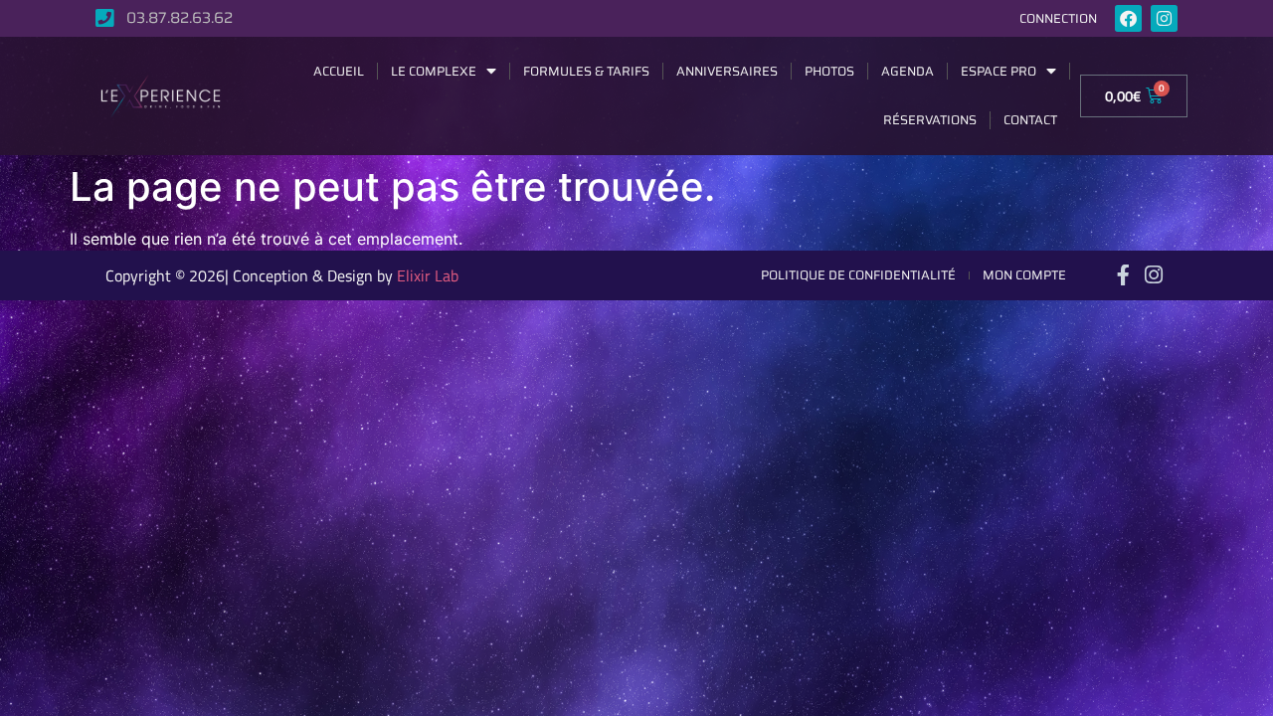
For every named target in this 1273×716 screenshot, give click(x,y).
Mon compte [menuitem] (1024, 275)
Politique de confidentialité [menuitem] (858, 275)
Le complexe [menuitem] (433, 71)
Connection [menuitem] (1058, 18)
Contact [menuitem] (1030, 119)
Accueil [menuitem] (338, 71)
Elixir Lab (427, 275)
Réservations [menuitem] (930, 119)
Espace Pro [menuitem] (998, 71)
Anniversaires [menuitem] (727, 71)
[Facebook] (1128, 18)
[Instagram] (1164, 18)
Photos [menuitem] (829, 71)
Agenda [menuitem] (907, 71)
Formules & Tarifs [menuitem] (586, 71)
